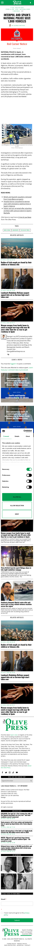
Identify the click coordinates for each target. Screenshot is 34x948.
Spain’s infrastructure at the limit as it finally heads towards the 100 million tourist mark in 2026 (16, 831)
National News (25, 9)
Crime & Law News (24, 217)
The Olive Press (25, 230)
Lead (17, 9)
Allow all (17, 497)
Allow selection (17, 505)
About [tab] (28, 436)
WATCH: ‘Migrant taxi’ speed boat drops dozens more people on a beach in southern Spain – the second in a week (15, 839)
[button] (31, 781)
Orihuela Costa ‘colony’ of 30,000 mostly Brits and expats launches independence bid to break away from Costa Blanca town (16, 847)
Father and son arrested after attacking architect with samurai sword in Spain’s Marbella (18, 210)
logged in (13, 364)
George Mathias (19, 25)
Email (4, 899)
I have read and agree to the (16, 914)
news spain (7, 230)
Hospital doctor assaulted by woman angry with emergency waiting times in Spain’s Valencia (17, 203)
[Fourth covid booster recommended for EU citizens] (17, 395)
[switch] (29, 475)
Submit (17, 920)
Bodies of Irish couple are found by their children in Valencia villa (16, 263)
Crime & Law (10, 9)
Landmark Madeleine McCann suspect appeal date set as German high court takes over (15, 295)
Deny (17, 514)
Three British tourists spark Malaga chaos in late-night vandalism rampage (16, 569)
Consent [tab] (6, 436)
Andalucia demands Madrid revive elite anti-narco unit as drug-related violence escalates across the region (16, 604)
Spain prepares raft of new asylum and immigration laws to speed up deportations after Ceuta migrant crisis (16, 823)
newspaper (16, 230)
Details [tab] (17, 436)
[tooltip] (8, 354)
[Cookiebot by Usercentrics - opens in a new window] (24, 431)
